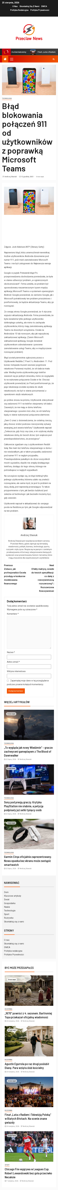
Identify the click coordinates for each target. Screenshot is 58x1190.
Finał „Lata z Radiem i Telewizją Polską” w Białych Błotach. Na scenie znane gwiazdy (28, 1118)
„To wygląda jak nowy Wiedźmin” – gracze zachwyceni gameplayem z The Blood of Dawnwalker (28, 751)
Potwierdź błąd (27, 273)
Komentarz (13, 614)
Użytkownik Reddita (13, 361)
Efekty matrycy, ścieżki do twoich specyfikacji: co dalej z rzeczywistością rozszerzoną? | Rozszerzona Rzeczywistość (42, 578)
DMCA (44, 6)
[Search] (53, 59)
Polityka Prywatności (39, 10)
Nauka (7, 907)
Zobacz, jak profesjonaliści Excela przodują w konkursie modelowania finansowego (15, 574)
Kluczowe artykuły (12, 896)
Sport (6, 914)
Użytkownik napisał (42, 427)
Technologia (7, 98)
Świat (6, 899)
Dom (6, 892)
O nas (15, 6)
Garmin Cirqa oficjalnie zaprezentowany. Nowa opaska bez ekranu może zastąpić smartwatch (28, 860)
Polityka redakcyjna (19, 10)
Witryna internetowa (16, 671)
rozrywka (8, 1009)
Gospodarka (9, 903)
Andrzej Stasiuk (10, 177)
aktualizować (31, 503)
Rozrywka (8, 918)
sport (7, 1165)
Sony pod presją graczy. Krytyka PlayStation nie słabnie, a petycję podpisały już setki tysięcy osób (23, 806)
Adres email (13, 662)
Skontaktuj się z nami (29, 6)
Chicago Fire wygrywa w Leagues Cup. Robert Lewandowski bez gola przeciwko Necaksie (28, 1173)
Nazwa (11, 652)
